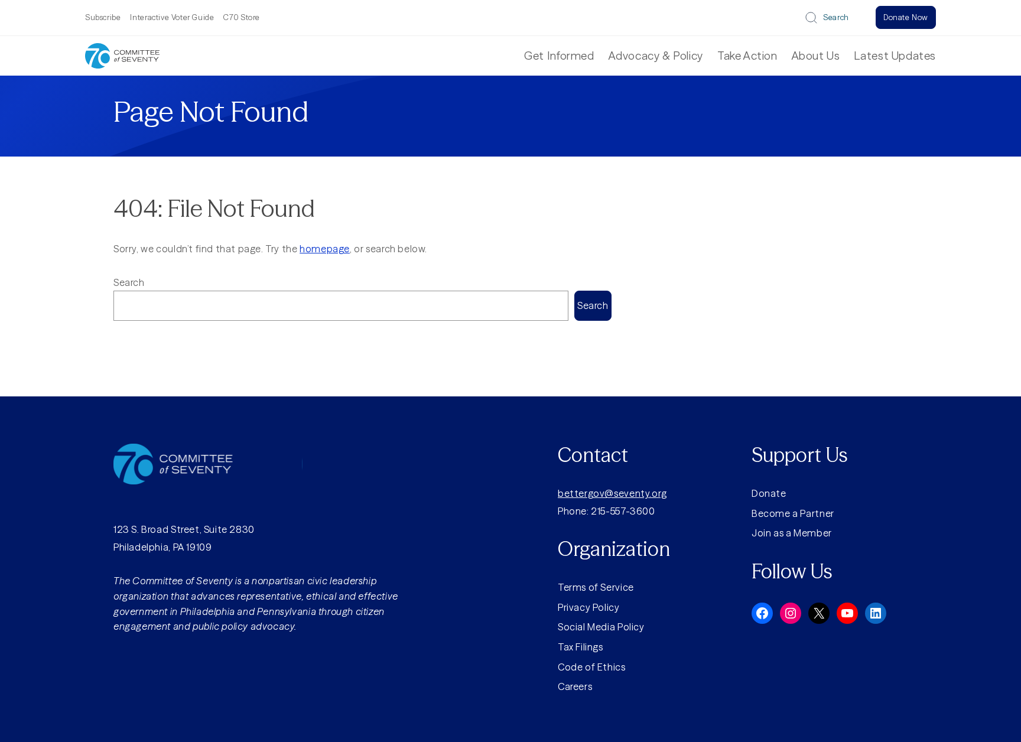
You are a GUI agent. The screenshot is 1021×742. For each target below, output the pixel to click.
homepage (325, 249)
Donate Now (905, 17)
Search (836, 17)
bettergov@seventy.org (612, 493)
